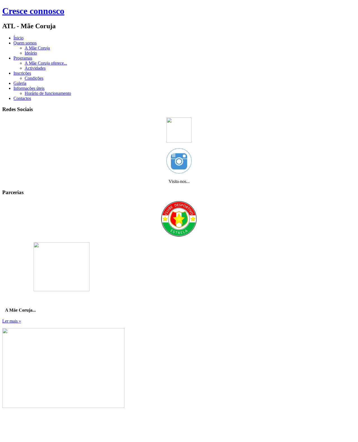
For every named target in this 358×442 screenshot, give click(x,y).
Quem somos (25, 43)
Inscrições (22, 73)
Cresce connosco (33, 11)
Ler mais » (11, 321)
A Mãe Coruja (37, 48)
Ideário (31, 53)
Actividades (35, 68)
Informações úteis (28, 88)
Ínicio (18, 38)
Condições (34, 78)
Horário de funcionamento (48, 93)
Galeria (19, 83)
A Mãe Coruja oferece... (46, 63)
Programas (22, 58)
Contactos (22, 98)
